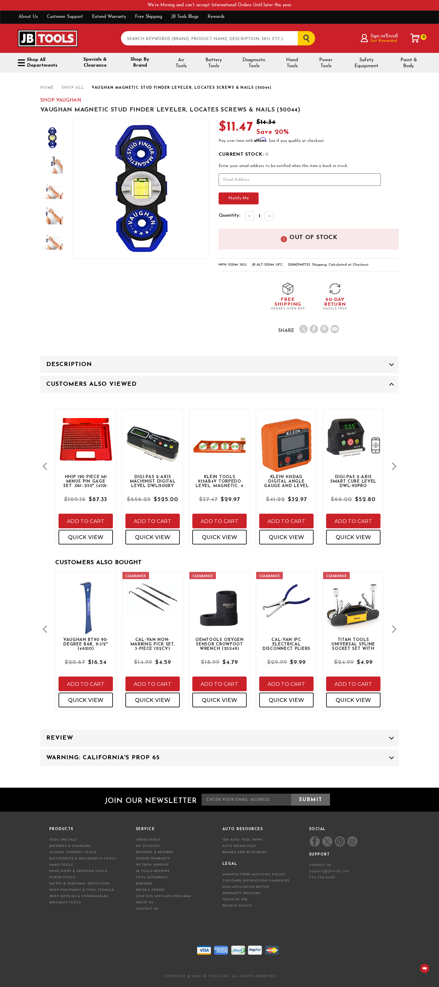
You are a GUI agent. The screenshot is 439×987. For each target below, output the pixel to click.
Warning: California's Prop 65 (103, 758)
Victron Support (152, 865)
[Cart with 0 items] (415, 38)
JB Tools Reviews (152, 871)
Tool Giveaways (152, 877)
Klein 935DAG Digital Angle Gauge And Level (286, 481)
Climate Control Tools (72, 852)
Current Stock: (243, 154)
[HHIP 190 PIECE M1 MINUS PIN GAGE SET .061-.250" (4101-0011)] (86, 444)
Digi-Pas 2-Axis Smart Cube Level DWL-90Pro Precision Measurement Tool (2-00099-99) (353, 481)
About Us (28, 17)
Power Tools (325, 63)
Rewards (216, 17)
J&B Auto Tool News (242, 839)
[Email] (335, 329)
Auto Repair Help (239, 846)
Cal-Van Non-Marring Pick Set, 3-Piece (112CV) (153, 644)
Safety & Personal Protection (79, 883)
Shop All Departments (42, 62)
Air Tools (181, 63)
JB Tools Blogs (185, 17)
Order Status (148, 839)
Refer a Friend (150, 890)
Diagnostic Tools (253, 63)
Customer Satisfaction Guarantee (256, 880)
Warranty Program (241, 893)
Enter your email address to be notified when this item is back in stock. (283, 166)
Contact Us (147, 909)
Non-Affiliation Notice (245, 887)
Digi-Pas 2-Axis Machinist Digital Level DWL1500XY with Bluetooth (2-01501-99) (153, 481)
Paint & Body (408, 63)
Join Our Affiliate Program (163, 896)
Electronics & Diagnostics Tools (82, 858)
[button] (44, 466)
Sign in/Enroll (383, 36)
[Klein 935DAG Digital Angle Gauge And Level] (286, 450)
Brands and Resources (244, 852)
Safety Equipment (366, 63)
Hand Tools (292, 63)
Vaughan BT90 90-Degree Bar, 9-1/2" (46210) (85, 644)
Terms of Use (235, 899)
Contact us (320, 865)
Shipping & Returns (155, 852)
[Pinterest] (324, 329)
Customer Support (65, 17)
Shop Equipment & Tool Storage (81, 890)
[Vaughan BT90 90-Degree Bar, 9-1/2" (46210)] (86, 613)
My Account (148, 846)
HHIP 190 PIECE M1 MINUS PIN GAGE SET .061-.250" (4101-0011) (85, 481)
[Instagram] (352, 841)
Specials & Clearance (95, 62)
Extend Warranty (109, 17)
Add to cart (86, 521)
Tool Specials (63, 839)
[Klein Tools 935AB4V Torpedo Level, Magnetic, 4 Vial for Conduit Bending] (219, 450)
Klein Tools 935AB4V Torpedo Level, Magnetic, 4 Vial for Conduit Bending (219, 481)
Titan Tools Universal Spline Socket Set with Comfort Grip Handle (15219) (353, 644)
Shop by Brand (140, 62)
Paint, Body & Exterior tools (78, 871)
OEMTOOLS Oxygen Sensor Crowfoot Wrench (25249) (219, 644)
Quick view (85, 537)
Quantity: (229, 215)
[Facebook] (314, 329)
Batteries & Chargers (70, 846)
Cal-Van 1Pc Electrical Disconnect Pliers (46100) (286, 644)
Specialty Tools (65, 902)
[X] (303, 329)
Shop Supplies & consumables (78, 896)
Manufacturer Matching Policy (254, 874)
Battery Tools (213, 63)
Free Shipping (148, 17)
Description (69, 365)
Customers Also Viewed (91, 384)
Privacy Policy (237, 906)
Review (59, 738)
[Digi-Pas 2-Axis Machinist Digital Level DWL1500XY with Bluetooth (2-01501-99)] (152, 450)
